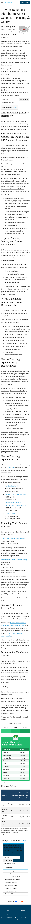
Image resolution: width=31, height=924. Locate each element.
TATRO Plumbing (10, 513)
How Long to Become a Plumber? (13, 879)
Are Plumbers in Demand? (11, 882)
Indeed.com (11, 467)
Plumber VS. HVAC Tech (11, 891)
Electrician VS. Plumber (10, 894)
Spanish (23, 840)
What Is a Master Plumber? (11, 885)
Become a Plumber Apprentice (12, 874)
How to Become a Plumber (18, 917)
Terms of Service (23, 914)
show (15, 107)
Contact (23, 910)
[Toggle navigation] (2, 2)
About (7, 910)
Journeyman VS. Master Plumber (13, 876)
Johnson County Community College (13, 538)
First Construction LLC (12, 486)
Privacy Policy (7, 914)
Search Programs (25, 2)
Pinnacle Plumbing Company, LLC (16, 494)
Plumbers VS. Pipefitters (11, 888)
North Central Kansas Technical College (14, 560)
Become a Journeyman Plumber (12, 871)
